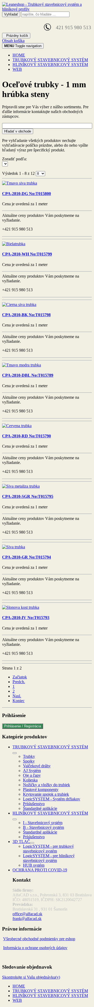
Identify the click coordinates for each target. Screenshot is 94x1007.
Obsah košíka (13, 40)
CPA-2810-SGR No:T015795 (27, 496)
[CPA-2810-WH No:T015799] (13, 244)
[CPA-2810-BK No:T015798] (19, 304)
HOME (19, 55)
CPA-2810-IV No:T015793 (25, 617)
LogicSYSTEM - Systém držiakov (51, 799)
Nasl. (17, 696)
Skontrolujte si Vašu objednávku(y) (31, 977)
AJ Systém (32, 770)
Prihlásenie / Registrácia (22, 726)
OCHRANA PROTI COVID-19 (40, 870)
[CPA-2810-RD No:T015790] (17, 425)
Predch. (19, 681)
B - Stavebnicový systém (43, 827)
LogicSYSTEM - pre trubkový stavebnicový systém (48, 848)
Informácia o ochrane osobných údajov (35, 947)
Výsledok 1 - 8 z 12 (19, 173)
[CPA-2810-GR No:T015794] (13, 547)
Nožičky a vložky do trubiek (46, 785)
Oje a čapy (32, 775)
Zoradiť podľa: (14, 159)
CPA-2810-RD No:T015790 (26, 436)
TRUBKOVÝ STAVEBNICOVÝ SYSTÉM (50, 60)
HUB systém (33, 865)
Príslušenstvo (34, 803)
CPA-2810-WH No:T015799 (27, 254)
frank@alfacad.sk (27, 918)
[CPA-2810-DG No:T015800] (19, 183)
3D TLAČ (21, 841)
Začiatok (20, 677)
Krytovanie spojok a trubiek (46, 794)
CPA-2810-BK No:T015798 (26, 315)
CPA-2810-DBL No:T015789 (27, 375)
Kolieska (30, 780)
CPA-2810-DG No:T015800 (26, 193)
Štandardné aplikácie (40, 808)
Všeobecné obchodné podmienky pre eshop (39, 939)
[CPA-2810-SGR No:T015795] (21, 486)
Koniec (19, 700)
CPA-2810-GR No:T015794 (26, 557)
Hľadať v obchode (17, 131)
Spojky (29, 761)
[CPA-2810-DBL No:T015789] (21, 365)
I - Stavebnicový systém (42, 822)
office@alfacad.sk (27, 914)
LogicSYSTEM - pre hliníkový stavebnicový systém (49, 858)
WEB (17, 69)
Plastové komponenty (40, 789)
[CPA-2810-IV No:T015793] (20, 607)
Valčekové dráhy (37, 766)
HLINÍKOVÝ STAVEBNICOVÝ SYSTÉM (50, 64)
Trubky (29, 756)
